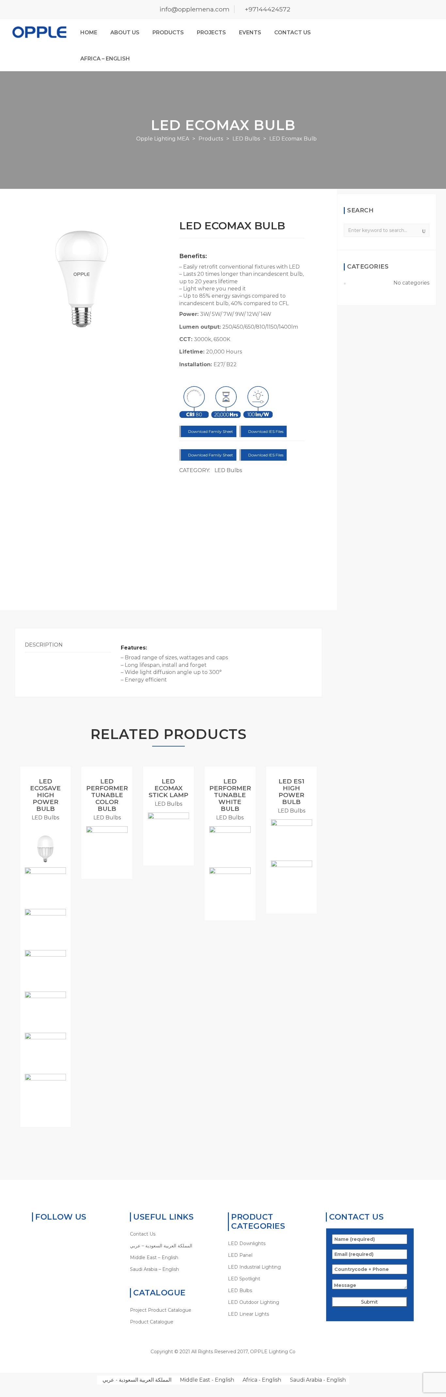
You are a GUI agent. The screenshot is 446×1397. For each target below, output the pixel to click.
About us (124, 32)
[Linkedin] (55, 1234)
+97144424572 (267, 9)
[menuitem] (174, 1246)
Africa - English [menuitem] (262, 1380)
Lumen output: (200, 327)
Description (44, 645)
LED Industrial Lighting (254, 1267)
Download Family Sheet (210, 431)
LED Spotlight (244, 1279)
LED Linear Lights (248, 1314)
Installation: (196, 364)
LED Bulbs (228, 470)
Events (250, 32)
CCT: (186, 339)
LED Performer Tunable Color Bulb (107, 795)
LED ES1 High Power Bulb (291, 792)
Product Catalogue (151, 1322)
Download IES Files (265, 431)
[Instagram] (75, 1234)
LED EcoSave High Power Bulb (45, 795)
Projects (211, 32)
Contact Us (292, 32)
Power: (189, 314)
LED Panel (240, 1255)
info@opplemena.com (194, 9)
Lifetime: (192, 352)
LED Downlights (246, 1243)
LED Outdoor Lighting (253, 1302)
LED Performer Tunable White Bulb (230, 795)
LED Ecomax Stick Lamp (168, 788)
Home (88, 32)
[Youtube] (65, 1234)
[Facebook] (45, 1234)
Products (168, 32)
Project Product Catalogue (160, 1310)
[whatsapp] (35, 1234)
